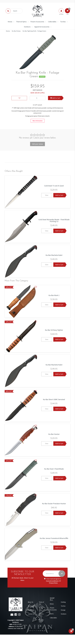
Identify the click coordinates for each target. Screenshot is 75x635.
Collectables (52, 22)
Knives (10, 22)
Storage (63, 610)
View (46, 195)
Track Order (31, 610)
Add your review (37, 144)
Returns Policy (41, 615)
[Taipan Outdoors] (37, 11)
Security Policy (41, 621)
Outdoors (27, 27)
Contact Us (31, 614)
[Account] (61, 12)
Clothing (63, 602)
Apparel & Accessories (41, 27)
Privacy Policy (53, 583)
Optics (52, 614)
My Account (31, 606)
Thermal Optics (21, 22)
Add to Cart (56, 98)
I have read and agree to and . (53, 581)
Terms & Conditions (52, 581)
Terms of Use (41, 603)
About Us (30, 602)
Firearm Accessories (37, 22)
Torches (63, 22)
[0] (71, 633)
